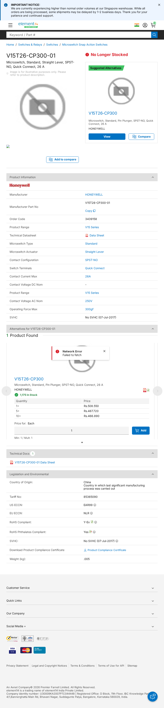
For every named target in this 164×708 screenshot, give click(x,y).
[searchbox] (78, 35)
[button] (10, 25)
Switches (52, 44)
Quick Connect (95, 268)
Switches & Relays (30, 44)
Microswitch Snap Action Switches (84, 44)
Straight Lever (94, 251)
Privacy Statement (17, 665)
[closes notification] (159, 5)
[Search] (154, 35)
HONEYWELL (94, 194)
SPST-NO (91, 260)
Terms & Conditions (82, 665)
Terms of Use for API (111, 665)
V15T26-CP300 (103, 113)
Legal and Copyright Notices (49, 665)
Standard (91, 243)
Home (10, 44)
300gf (89, 309)
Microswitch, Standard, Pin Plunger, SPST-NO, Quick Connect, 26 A (121, 122)
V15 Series (92, 227)
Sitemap (132, 665)
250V (88, 301)
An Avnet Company (18, 687)
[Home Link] (35, 25)
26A (88, 276)
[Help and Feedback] (153, 697)
